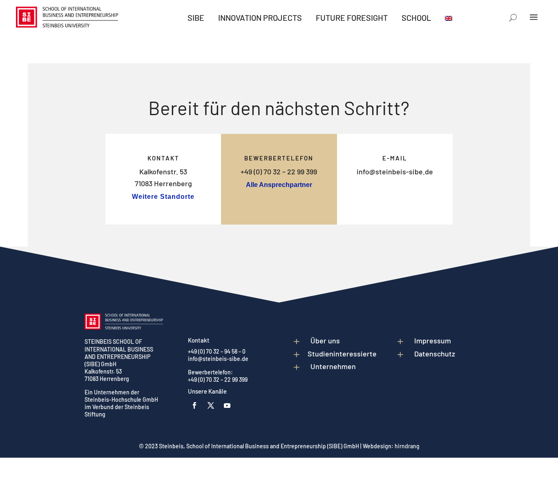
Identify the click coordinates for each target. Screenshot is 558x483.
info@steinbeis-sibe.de (395, 171)
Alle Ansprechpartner (279, 184)
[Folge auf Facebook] (194, 405)
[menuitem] (196, 18)
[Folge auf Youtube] (227, 405)
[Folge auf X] (210, 405)
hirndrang (407, 446)
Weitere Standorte (163, 196)
